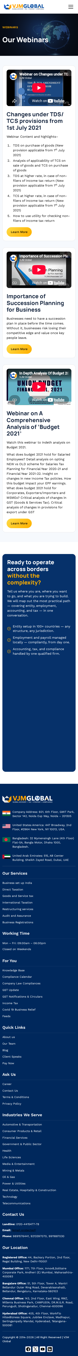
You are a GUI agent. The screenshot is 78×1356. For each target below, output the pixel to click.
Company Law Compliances (21, 983)
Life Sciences (11, 1157)
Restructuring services (17, 909)
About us (8, 1037)
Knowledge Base (13, 970)
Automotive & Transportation (22, 1124)
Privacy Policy (11, 1103)
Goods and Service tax (17, 895)
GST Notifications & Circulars (22, 996)
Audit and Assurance (16, 915)
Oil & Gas (8, 1176)
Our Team (8, 1043)
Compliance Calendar (17, 976)
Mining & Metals (13, 1170)
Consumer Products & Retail (21, 1131)
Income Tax (10, 1003)
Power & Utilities (13, 1183)
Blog (5, 1050)
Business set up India (17, 882)
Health (6, 1150)
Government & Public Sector (22, 1144)
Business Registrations (17, 922)
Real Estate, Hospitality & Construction (29, 1190)
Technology (9, 1196)
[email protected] (24, 1230)
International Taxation (17, 902)
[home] (24, 7)
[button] (70, 7)
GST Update (10, 990)
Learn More (19, 232)
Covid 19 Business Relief (19, 1009)
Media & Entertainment (18, 1163)
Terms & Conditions (15, 1097)
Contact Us (10, 1090)
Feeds (6, 1016)
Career (7, 1084)
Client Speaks (11, 1056)
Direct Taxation (12, 889)
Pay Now (8, 1063)
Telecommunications (16, 1203)
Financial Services (14, 1137)
